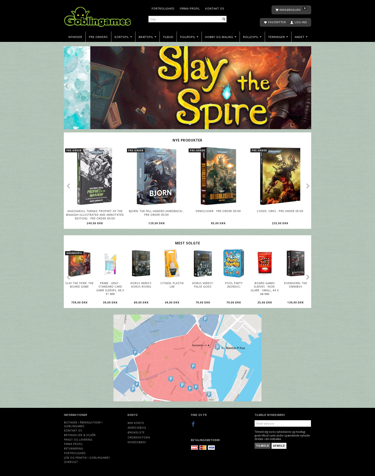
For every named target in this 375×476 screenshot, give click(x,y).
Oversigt (71, 462)
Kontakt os (214, 8)
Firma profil (190, 8)
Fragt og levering (78, 439)
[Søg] (223, 19)
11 (210, 124)
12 (215, 124)
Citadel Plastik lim (172, 284)
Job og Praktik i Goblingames (87, 457)
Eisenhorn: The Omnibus (295, 284)
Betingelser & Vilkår (80, 435)
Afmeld (279, 446)
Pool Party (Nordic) (234, 284)
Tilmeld (262, 446)
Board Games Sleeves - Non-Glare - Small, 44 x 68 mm (265, 288)
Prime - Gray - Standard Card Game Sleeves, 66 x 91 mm (110, 288)
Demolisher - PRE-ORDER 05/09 (218, 211)
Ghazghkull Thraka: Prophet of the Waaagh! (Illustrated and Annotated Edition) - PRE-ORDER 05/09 (95, 214)
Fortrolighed (163, 8)
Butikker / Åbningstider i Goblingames (83, 424)
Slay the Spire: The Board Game (79, 284)
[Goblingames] (97, 16)
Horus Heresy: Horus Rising (141, 284)
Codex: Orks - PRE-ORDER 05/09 (280, 211)
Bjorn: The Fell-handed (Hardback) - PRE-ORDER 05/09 (156, 212)
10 (205, 124)
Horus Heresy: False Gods (203, 284)
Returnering (73, 448)
